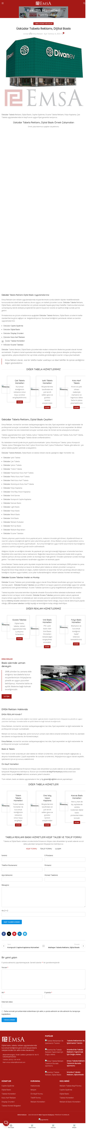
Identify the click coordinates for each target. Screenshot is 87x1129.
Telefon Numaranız (9, 865)
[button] (63, 678)
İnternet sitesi (7, 1002)
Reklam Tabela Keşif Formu (70, 1086)
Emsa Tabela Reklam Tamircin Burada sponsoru (76, 1063)
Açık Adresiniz (7, 875)
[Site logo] (43, 3)
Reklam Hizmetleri (38, 1102)
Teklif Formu (36, 1098)
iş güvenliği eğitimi (49, 779)
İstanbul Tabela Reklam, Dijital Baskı (75, 1073)
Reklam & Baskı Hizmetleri (70, 1102)
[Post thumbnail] (55, 1042)
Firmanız (48, 865)
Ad (3, 992)
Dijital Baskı (15, 329)
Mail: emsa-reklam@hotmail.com (14, 1062)
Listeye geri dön (43, 946)
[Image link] (13, 1039)
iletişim (19, 774)
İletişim (33, 1090)
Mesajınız (5, 885)
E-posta (48, 992)
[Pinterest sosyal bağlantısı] (14, 934)
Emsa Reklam (37, 34)
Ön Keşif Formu (37, 1094)
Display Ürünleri (17, 333)
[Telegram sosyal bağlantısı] (25, 934)
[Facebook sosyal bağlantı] (4, 934)
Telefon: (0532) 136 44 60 (11, 1060)
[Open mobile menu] (3, 3)
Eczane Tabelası (17, 345)
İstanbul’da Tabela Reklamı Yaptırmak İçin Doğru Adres (75, 1052)
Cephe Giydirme (17, 326)
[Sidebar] (2, 341)
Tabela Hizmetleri (18, 341)
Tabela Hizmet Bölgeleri (48, 15)
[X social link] (9, 934)
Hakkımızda (35, 1086)
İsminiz (4, 855)
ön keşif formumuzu (54, 771)
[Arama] (84, 3)
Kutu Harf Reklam (18, 337)
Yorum (5, 967)
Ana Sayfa (32, 15)
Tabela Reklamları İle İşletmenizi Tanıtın (76, 1041)
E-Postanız (49, 855)
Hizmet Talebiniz (51, 875)
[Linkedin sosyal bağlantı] (20, 934)
